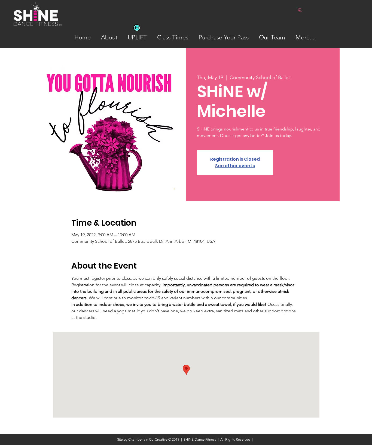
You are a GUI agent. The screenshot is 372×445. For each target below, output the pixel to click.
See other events (235, 166)
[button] (300, 10)
